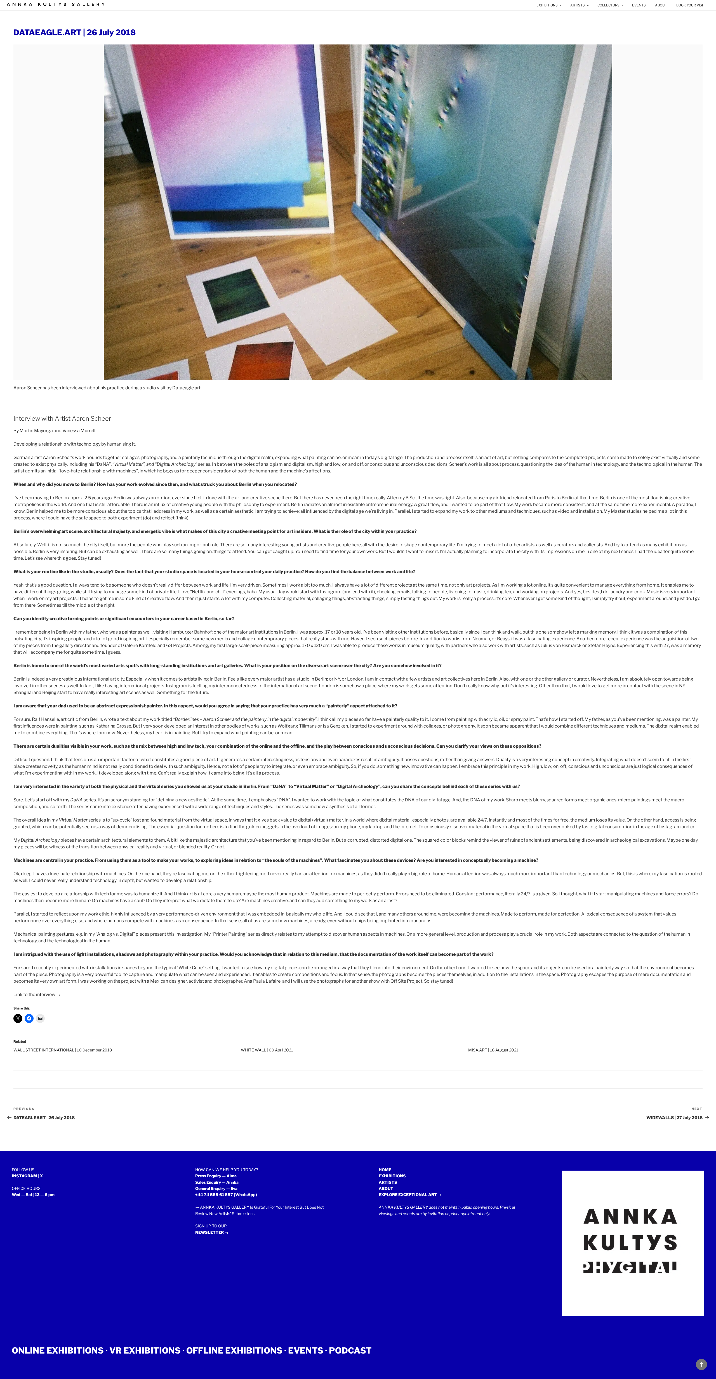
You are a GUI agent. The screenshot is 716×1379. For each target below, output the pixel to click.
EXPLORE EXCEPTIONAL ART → (410, 1194)
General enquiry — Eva (216, 1188)
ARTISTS (577, 5)
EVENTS (639, 5)
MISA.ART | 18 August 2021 (493, 1050)
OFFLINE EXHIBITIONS (234, 1350)
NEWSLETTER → (212, 1232)
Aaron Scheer (57, 457)
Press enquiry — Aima (216, 1175)
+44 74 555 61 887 (214, 1194)
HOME (385, 1169)
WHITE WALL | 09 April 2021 (267, 1050)
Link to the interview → (37, 994)
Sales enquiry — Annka (217, 1182)
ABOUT (661, 5)
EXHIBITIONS (547, 5)
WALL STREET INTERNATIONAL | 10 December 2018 (62, 1050)
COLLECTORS (608, 5)
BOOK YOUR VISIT (690, 5)
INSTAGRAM (24, 1175)
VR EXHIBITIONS (145, 1350)
